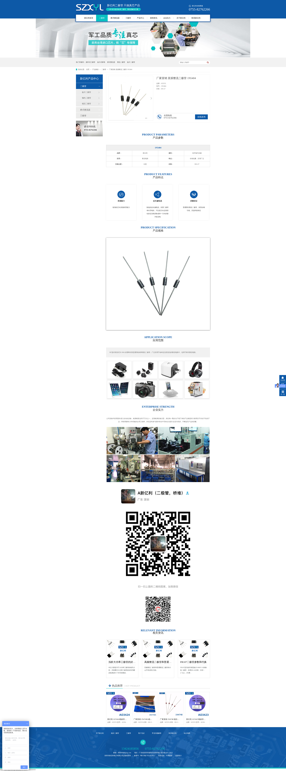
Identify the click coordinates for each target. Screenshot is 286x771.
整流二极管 (121, 62)
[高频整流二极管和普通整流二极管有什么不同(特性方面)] (158, 649)
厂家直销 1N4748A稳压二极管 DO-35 (148, 719)
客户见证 (141, 733)
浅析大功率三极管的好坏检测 (124, 662)
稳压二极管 (86, 104)
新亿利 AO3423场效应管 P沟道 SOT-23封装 (203, 719)
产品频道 (95, 69)
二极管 (102, 18)
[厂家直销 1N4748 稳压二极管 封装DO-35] (171, 704)
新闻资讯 (153, 18)
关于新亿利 (181, 18)
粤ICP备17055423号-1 (147, 755)
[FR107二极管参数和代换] (194, 649)
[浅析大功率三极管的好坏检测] (122, 649)
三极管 (128, 18)
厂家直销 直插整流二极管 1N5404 (120, 69)
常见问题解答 (156, 733)
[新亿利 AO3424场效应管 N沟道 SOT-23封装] (118, 704)
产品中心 (140, 18)
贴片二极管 (131, 62)
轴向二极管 (86, 98)
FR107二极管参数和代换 (193, 662)
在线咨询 (201, 117)
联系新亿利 (195, 18)
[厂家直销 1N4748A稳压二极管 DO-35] (144, 704)
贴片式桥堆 (101, 62)
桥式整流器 (115, 18)
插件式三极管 (90, 62)
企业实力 (166, 18)
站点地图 (187, 733)
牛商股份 (169, 755)
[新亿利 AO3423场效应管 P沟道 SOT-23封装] (197, 704)
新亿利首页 (88, 18)
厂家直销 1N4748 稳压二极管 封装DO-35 (176, 719)
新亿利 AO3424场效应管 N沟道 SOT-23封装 (124, 719)
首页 (88, 69)
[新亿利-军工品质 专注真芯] (143, 57)
